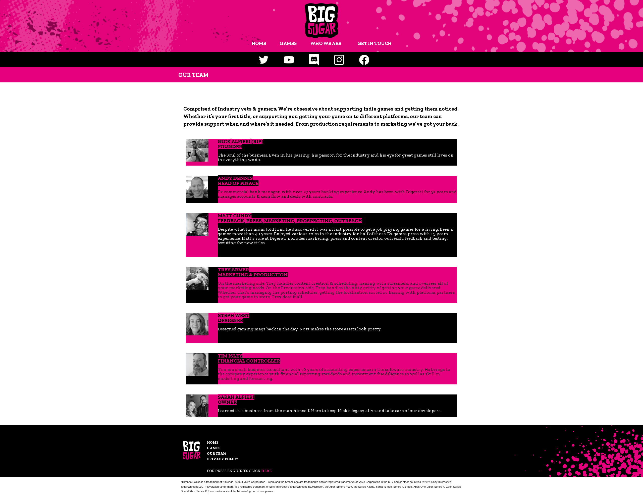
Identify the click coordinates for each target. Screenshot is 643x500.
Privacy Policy (223, 459)
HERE (266, 471)
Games (213, 448)
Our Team (217, 454)
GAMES (288, 43)
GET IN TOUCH (374, 43)
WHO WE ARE (325, 43)
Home (213, 442)
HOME (258, 43)
